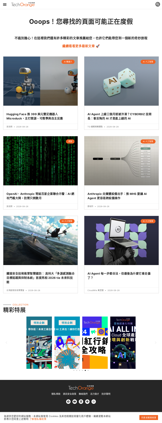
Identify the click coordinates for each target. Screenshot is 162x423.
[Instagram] (93, 401)
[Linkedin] (81, 401)
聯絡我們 (83, 394)
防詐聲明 (106, 394)
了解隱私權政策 (38, 419)
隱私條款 (55, 394)
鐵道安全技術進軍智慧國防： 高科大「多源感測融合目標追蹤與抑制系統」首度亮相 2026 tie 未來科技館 (40, 278)
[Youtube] (74, 401)
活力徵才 (94, 394)
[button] (5, 4)
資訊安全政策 (69, 394)
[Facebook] (68, 401)
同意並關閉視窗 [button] (148, 417)
